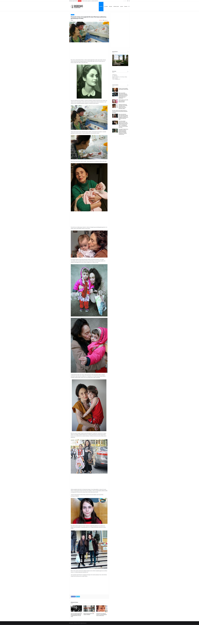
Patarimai (125, 6)
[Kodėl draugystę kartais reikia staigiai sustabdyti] (89, 608)
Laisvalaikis (106, 6)
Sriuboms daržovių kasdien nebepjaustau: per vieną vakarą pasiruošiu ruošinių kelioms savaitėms (97, 0)
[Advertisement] (89, 51)
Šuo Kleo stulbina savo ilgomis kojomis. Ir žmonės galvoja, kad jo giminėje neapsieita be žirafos (119, 111)
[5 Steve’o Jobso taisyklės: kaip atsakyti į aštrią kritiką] (115, 90)
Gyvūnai (121, 6)
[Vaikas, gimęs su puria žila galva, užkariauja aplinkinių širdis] (115, 101)
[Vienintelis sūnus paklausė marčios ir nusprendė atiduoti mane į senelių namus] (101, 608)
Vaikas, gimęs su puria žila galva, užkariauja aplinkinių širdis (123, 100)
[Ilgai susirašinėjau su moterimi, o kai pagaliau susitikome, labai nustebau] (120, 60)
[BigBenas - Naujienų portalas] (77, 6)
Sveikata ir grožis (116, 6)
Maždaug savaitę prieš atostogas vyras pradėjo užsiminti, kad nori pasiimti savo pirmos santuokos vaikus (123, 106)
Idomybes (101, 6)
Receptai (110, 6)
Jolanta (72, 20)
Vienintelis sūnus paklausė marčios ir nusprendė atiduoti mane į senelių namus (101, 614)
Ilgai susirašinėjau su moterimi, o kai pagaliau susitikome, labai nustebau (119, 63)
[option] (120, 60)
